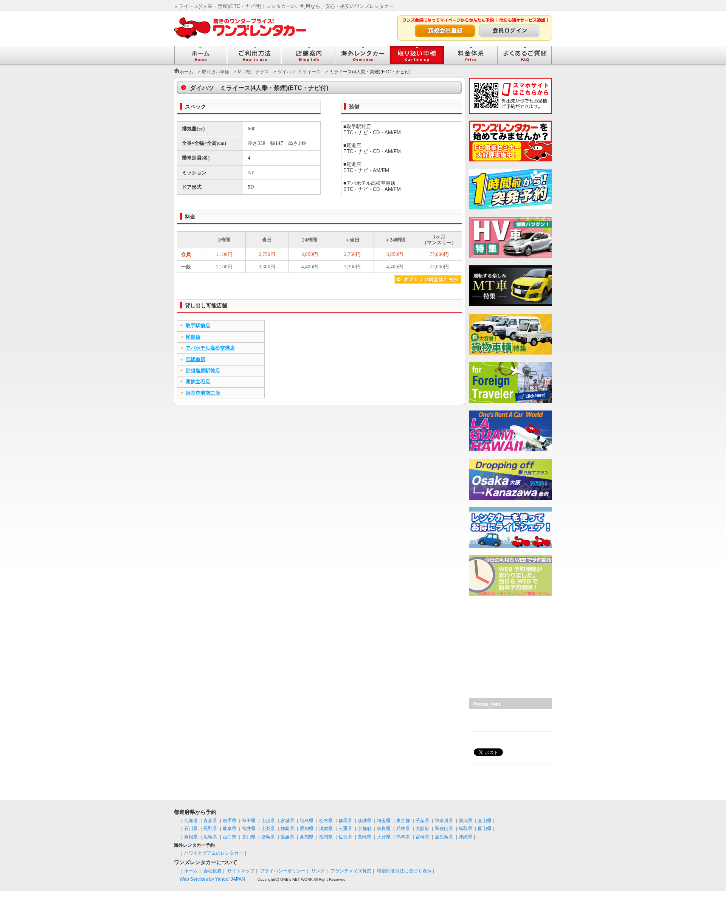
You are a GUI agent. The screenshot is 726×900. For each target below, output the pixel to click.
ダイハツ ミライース (299, 71)
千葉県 (422, 820)
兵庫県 (403, 828)
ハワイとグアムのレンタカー (213, 853)
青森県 (210, 820)
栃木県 (326, 820)
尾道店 (193, 337)
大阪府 (422, 828)
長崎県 (364, 837)
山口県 (229, 837)
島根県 (191, 837)
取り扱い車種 (215, 71)
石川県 (191, 828)
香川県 (249, 837)
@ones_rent (486, 704)
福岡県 (326, 837)
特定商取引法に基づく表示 (404, 871)
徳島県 (268, 837)
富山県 (485, 820)
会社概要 (212, 871)
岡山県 (485, 828)
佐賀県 (345, 837)
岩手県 (229, 820)
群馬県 (345, 820)
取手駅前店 (198, 325)
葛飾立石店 (198, 381)
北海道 (191, 820)
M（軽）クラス (253, 71)
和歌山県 (444, 828)
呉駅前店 (195, 359)
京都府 (364, 828)
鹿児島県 (444, 837)
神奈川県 (444, 820)
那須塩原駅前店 (203, 370)
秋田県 (249, 820)
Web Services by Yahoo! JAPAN (212, 879)
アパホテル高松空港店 (210, 348)
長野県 (210, 828)
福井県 (249, 828)
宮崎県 (422, 837)
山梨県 (268, 828)
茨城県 (364, 820)
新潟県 (465, 820)
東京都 (403, 820)
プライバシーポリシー (283, 871)
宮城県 (287, 820)
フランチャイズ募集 (350, 871)
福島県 (306, 820)
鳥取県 (465, 828)
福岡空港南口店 (203, 393)
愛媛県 (287, 837)
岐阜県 (229, 828)
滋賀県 (326, 828)
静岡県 (287, 828)
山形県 (268, 820)
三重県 (345, 828)
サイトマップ (240, 871)
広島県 (210, 837)
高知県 (306, 837)
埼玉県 (384, 820)
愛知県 (306, 828)
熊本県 (403, 837)
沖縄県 (465, 837)
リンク (318, 871)
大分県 (384, 837)
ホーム (186, 71)
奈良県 (384, 828)
